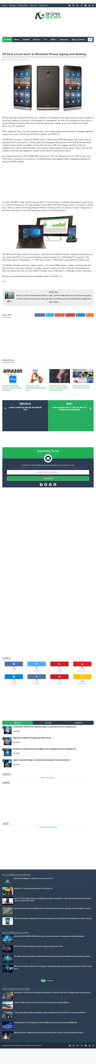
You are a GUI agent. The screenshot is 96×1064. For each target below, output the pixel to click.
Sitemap (12, 5)
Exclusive (64, 39)
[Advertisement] (48, 29)
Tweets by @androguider (48, 827)
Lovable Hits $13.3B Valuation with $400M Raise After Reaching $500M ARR (45, 1022)
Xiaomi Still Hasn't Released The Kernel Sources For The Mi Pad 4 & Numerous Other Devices (53, 918)
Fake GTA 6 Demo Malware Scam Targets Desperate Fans (38, 946)
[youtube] (89, 5)
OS (45, 39)
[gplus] (77, 5)
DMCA (43, 980)
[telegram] (85, 5)
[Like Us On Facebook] (41, 484)
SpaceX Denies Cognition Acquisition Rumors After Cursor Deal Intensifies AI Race (48, 1032)
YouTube (48, 723)
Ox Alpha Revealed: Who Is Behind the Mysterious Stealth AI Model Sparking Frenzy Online (52, 956)
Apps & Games (78, 39)
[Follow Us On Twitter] (45, 484)
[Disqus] (48, 559)
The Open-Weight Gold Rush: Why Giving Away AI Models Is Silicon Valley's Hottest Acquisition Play (44, 727)
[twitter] (73, 5)
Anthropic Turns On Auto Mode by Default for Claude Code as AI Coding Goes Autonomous (52, 992)
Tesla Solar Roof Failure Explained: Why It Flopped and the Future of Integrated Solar (50, 1012)
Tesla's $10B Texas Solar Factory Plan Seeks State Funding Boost (41, 1002)
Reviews (26, 39)
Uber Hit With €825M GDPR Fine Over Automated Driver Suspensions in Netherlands (49, 936)
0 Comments (24, 59)
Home (4, 5)
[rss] (93, 5)
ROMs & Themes (11, 45)
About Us (33, 5)
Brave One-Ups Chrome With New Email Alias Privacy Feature (32, 738)
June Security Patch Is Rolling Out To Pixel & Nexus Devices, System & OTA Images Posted (52, 908)
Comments (78, 723)
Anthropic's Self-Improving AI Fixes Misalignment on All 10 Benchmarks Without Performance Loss (44, 749)
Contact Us (43, 5)
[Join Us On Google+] (50, 484)
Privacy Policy (23, 5)
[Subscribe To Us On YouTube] (55, 484)
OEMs (52, 39)
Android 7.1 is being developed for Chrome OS (33, 888)
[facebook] (69, 5)
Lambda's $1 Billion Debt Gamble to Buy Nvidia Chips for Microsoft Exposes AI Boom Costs (41, 760)
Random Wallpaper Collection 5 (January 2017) (33, 878)
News (16, 39)
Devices (36, 39)
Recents (17, 723)
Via (3, 281)
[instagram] (81, 5)
